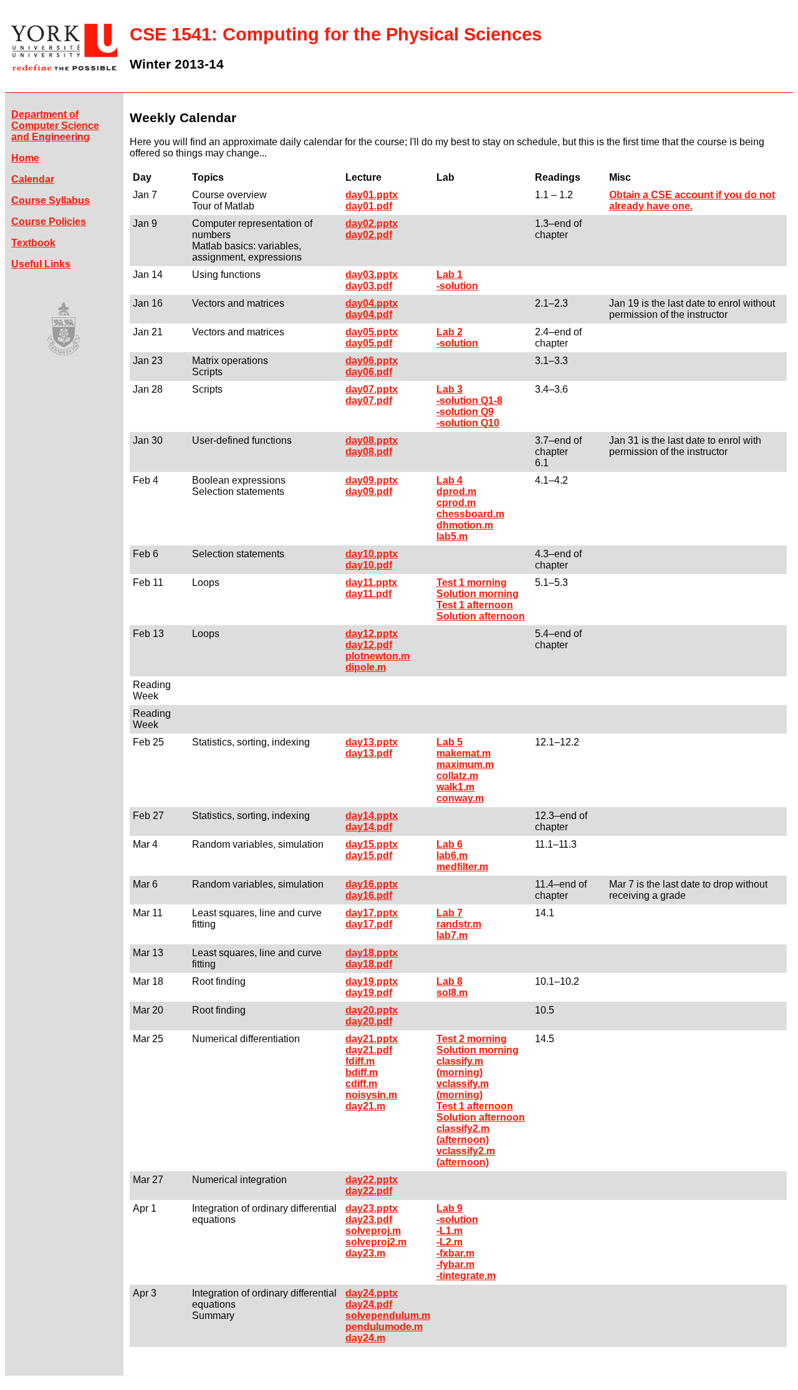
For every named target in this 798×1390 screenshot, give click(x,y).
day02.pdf (368, 234)
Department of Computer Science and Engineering (55, 125)
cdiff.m (361, 1083)
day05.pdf (368, 343)
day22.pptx (371, 1179)
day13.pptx (371, 742)
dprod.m (456, 491)
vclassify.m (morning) (462, 1089)
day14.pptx (371, 815)
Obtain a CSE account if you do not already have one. (692, 200)
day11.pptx (371, 582)
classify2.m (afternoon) (462, 1134)
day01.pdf (368, 206)
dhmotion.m (464, 525)
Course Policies (48, 221)
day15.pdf (368, 855)
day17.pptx (371, 913)
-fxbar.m (455, 1253)
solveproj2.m (375, 1242)
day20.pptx (371, 1010)
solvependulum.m (387, 1315)
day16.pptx (371, 884)
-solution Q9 (465, 411)
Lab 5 (449, 742)
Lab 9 (449, 1208)
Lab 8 (449, 981)
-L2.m (449, 1242)
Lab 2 (449, 332)
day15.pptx (371, 844)
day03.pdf (368, 285)
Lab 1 (449, 274)
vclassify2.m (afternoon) (465, 1156)
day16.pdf (368, 895)
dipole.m (365, 667)
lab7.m (452, 935)
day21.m (365, 1106)
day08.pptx (371, 440)
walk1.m (455, 787)
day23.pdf (368, 1219)
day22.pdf (368, 1191)
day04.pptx (371, 303)
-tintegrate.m (466, 1275)
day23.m (365, 1253)
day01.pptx (371, 194)
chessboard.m (470, 514)
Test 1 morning (471, 582)
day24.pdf (368, 1304)
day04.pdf (368, 314)
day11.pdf (368, 593)
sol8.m (452, 992)
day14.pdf (368, 827)
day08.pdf (368, 451)
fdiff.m (360, 1061)
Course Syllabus (50, 200)
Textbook (33, 242)
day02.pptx (371, 223)
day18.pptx (371, 952)
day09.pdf (368, 491)
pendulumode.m (384, 1326)
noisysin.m (371, 1095)
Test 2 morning (471, 1038)
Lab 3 (449, 389)
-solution (457, 285)
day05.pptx (371, 332)
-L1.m (449, 1230)
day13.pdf (368, 753)
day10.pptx (371, 554)
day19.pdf (368, 992)
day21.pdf (368, 1050)
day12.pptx (371, 633)
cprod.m (456, 502)
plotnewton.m (377, 656)
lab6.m (452, 855)
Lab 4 (449, 480)
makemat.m (463, 753)
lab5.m (452, 536)
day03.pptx (371, 274)
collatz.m (457, 775)
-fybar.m (455, 1264)
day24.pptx (371, 1293)
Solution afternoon (480, 616)
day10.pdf (368, 565)
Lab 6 (449, 844)
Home (25, 158)
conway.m (460, 798)
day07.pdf (368, 400)
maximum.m (465, 764)
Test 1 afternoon (474, 605)
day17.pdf (368, 924)
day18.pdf (368, 964)
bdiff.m (361, 1072)
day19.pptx (371, 981)
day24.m (365, 1338)
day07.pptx (371, 389)
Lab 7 (449, 913)
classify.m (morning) (459, 1067)
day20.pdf (368, 1021)
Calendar (32, 179)
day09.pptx (371, 480)
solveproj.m (373, 1230)
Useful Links (40, 264)
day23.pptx (371, 1208)
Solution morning (477, 593)
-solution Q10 (467, 423)
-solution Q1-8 (469, 400)
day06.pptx (371, 360)
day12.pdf (368, 645)
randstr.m (458, 924)
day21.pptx (371, 1038)
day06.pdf (368, 372)
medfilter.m (462, 866)
